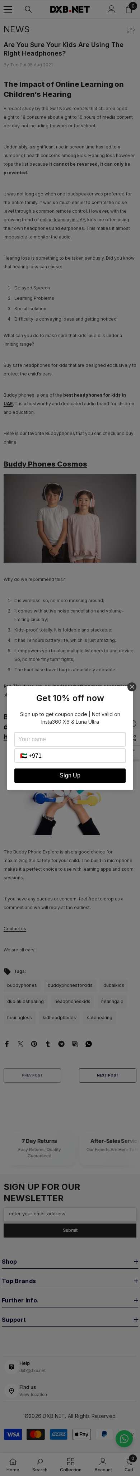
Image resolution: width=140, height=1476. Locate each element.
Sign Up (70, 775)
